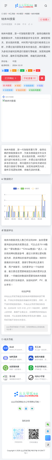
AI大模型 (20, 13)
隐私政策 (26, 420)
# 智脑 (40, 85)
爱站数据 (14, 248)
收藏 (46, 19)
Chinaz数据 (29, 248)
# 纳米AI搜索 (34, 90)
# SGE (18, 85)
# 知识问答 (21, 90)
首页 (5, 13)
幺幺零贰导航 (26, 450)
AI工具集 (11, 13)
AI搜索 (27, 13)
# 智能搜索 (29, 85)
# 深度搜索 (8, 90)
